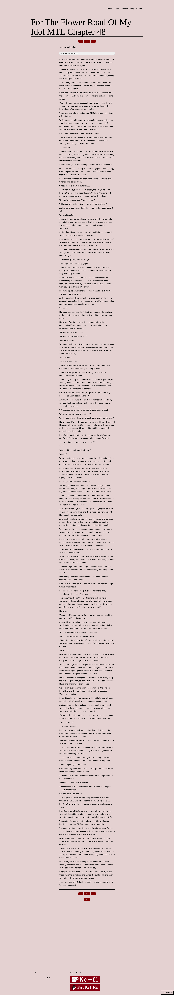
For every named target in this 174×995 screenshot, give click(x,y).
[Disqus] (87, 932)
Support (139, 9)
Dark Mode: (166, 992)
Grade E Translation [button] (70, 53)
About (116, 9)
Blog (132, 9)
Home (109, 9)
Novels (125, 9)
